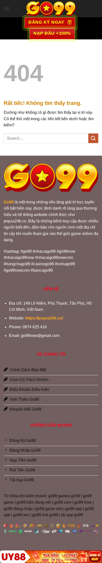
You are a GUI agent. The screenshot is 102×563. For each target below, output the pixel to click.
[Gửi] (93, 138)
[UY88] (51, 556)
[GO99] (51, 8)
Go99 (9, 202)
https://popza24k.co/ (44, 318)
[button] (7, 8)
